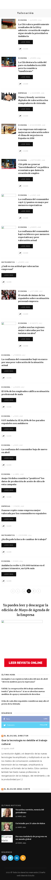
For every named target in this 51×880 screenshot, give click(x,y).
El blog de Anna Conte (17, 789)
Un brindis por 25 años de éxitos (30, 823)
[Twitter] (10, 858)
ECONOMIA (22, 20)
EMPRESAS (22, 93)
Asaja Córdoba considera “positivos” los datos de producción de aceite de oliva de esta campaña (23, 481)
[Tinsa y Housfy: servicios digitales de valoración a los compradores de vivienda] (8, 96)
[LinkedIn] (17, 858)
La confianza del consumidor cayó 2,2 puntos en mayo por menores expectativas (33, 202)
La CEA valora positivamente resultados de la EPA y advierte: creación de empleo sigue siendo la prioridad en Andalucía (33, 30)
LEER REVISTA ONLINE (25, 663)
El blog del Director (16, 736)
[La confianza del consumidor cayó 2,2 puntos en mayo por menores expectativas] (8, 198)
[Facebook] (4, 858)
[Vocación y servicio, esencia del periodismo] (7, 812)
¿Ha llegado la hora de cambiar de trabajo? (24, 539)
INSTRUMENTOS (8, 262)
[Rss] (23, 858)
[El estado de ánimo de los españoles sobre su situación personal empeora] (8, 294)
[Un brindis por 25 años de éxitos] (7, 826)
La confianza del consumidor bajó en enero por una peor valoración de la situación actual (24, 362)
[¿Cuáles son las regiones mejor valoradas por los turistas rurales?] (8, 327)
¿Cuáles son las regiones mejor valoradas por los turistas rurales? (31, 330)
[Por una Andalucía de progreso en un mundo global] (7, 838)
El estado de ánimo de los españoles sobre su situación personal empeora (33, 298)
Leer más (25, 42)
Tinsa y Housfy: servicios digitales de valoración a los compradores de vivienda (33, 100)
